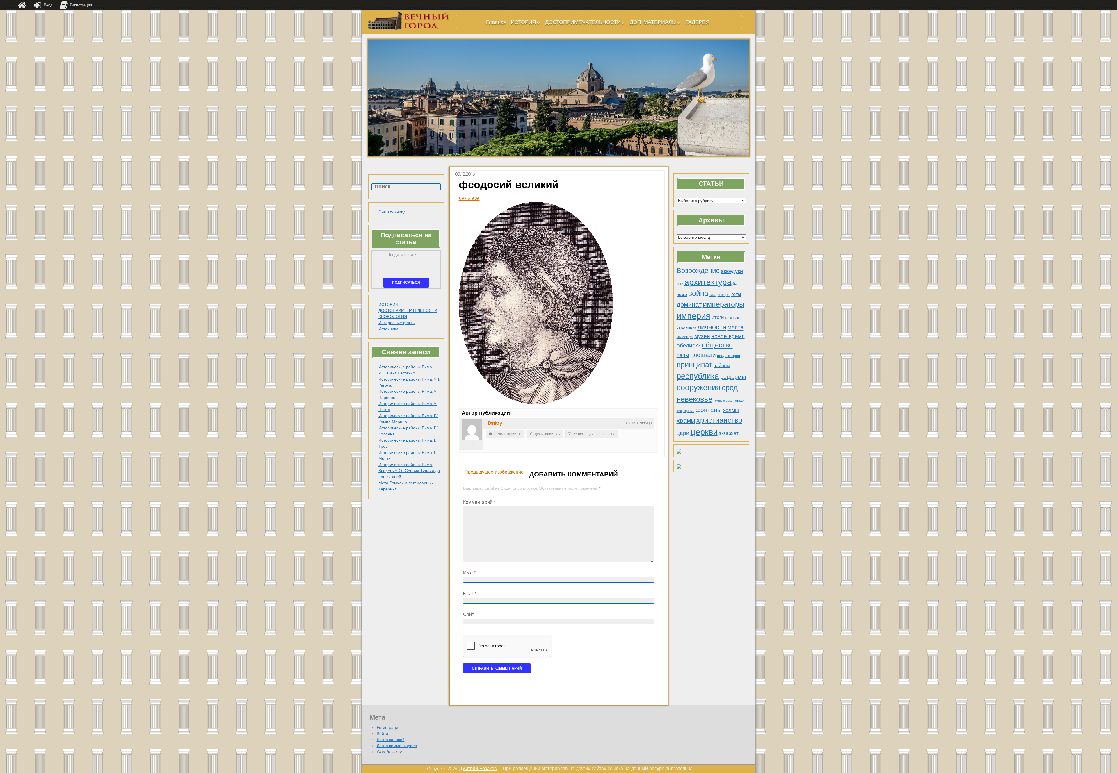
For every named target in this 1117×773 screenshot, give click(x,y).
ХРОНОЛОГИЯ (392, 316)
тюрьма (688, 411)
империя (693, 316)
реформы (733, 376)
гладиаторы (719, 294)
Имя (469, 572)
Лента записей (391, 739)
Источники (388, 328)
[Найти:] (406, 187)
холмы (731, 410)
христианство (719, 420)
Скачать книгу (391, 212)
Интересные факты (396, 322)
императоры (723, 304)
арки (680, 284)
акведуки (732, 271)
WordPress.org (389, 751)
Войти (382, 733)
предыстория (728, 356)
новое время (728, 336)
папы (683, 355)
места (736, 327)
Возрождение (698, 270)
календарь (733, 318)
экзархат (729, 433)
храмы (686, 420)
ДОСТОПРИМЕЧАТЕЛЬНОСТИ (583, 22)
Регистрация (389, 727)
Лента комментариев (397, 745)
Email (469, 593)
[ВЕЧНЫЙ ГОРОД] (409, 21)
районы (721, 365)
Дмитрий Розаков (478, 768)
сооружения (699, 387)
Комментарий (479, 502)
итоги (718, 317)
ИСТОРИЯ (523, 22)
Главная (496, 22)
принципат (694, 364)
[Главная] (21, 5)
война (698, 293)
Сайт (468, 614)
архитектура (708, 282)
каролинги (686, 328)
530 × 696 (469, 198)
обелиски (689, 345)
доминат (689, 304)
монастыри (685, 337)
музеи (702, 336)
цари (683, 433)
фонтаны (709, 409)
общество (717, 345)
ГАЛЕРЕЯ (697, 22)
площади (703, 354)
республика (698, 376)
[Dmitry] (472, 429)
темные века (723, 401)
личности (711, 327)
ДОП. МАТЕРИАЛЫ (653, 22)
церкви (704, 432)
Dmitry (495, 423)
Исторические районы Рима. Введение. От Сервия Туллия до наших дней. (409, 470)
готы (736, 294)
